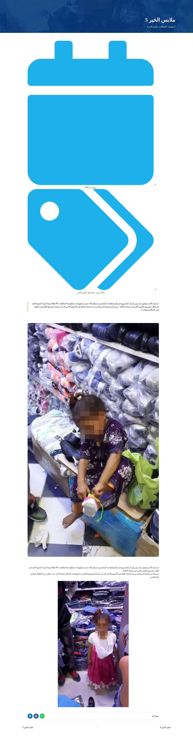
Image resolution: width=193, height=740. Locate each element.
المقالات (162, 27)
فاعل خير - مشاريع (96, 292)
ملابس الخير (82, 292)
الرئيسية (171, 27)
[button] (42, 716)
